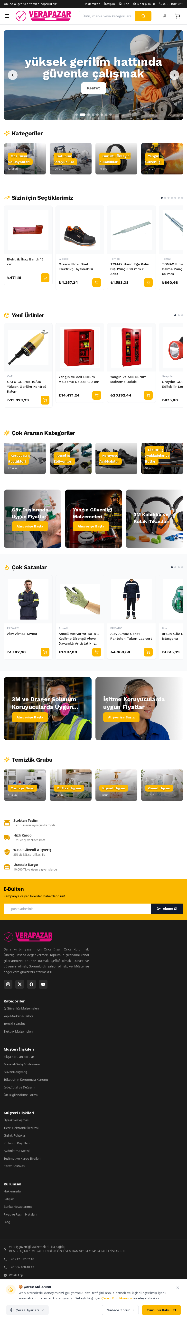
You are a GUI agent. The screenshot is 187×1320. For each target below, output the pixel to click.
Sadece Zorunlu (120, 1310)
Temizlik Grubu (14, 1023)
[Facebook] (31, 984)
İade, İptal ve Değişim (19, 1087)
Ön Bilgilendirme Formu (21, 1095)
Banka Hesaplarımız (18, 1206)
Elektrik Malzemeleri (18, 1031)
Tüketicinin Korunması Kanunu (26, 1079)
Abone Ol (170, 908)
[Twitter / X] (19, 984)
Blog (126, 4)
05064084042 (173, 4)
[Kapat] (177, 1287)
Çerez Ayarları (27, 1310)
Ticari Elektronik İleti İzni (21, 1128)
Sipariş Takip (146, 4)
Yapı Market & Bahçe (18, 1016)
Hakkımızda (92, 4)
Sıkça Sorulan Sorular (19, 1056)
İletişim (109, 4)
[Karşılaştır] (46, 212)
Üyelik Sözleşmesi (16, 1120)
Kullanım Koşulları (16, 1143)
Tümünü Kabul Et (161, 1310)
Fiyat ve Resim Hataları (20, 1214)
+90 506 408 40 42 (21, 1267)
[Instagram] (8, 984)
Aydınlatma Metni (16, 1150)
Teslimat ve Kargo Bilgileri (22, 1158)
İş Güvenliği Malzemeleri (21, 1008)
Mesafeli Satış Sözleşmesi (22, 1064)
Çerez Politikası (14, 1166)
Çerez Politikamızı (116, 1298)
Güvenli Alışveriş (15, 1072)
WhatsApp (16, 1275)
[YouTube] (43, 984)
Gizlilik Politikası (15, 1135)
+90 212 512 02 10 (21, 1259)
